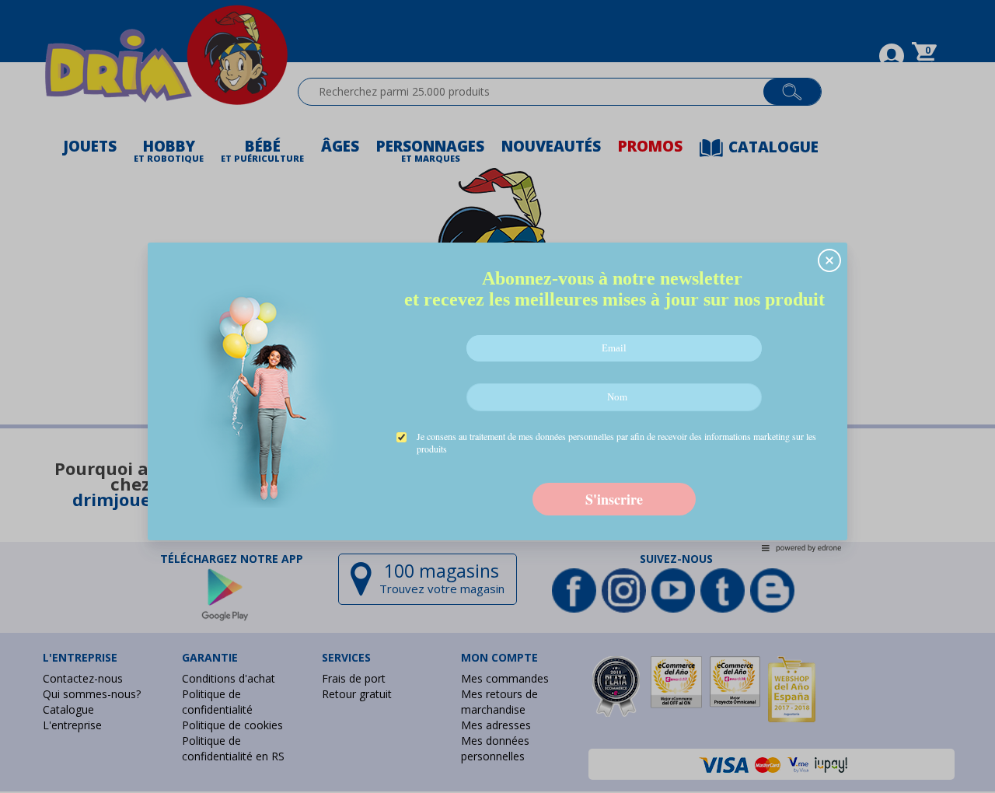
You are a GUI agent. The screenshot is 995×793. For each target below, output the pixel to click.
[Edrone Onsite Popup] (497, 396)
